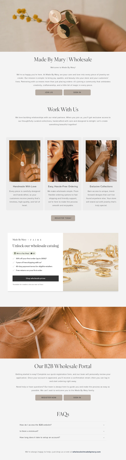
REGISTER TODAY (63, 218)
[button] (63, 425)
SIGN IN (77, 92)
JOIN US (49, 92)
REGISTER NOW (48, 397)
